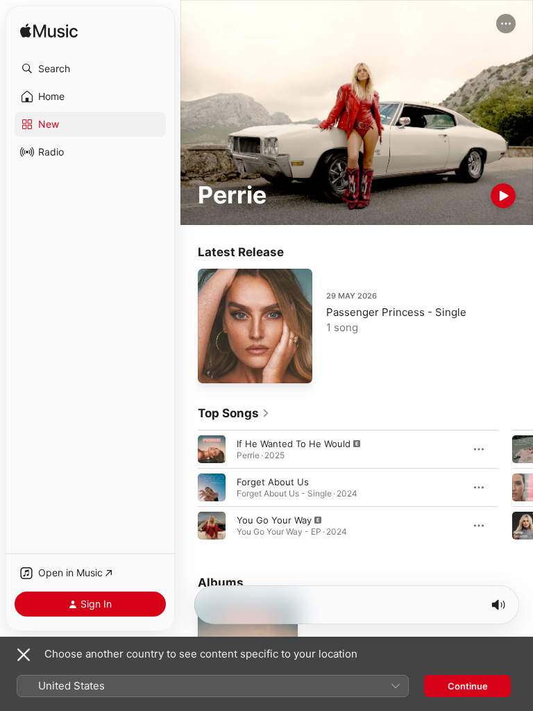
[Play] (503, 195)
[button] (90, 69)
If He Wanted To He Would (293, 443)
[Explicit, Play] (212, 449)
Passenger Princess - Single (396, 312)
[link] (234, 413)
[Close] (23, 655)
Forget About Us (273, 481)
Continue (468, 686)
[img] (49, 32)
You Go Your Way (274, 520)
